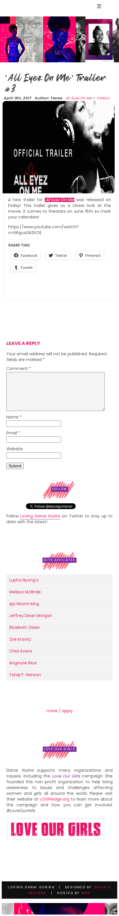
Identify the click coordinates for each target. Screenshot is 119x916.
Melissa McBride (25, 592)
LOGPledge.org (54, 799)
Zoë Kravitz (20, 639)
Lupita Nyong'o (24, 580)
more (52, 711)
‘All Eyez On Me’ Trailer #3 (54, 83)
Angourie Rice (23, 663)
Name (14, 417)
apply (67, 711)
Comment (18, 369)
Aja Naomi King (24, 604)
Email (13, 433)
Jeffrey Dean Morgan (30, 615)
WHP (86, 893)
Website (14, 449)
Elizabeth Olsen (24, 627)
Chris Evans (20, 651)
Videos (102, 98)
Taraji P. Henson (25, 675)
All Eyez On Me (79, 98)
